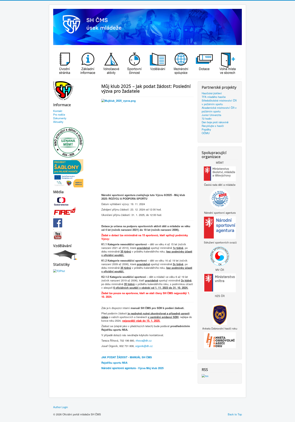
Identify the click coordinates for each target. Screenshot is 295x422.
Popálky (206, 129)
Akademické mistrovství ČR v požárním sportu (219, 109)
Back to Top (235, 414)
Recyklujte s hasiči (213, 126)
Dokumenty (59, 118)
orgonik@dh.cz (144, 346)
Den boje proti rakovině (215, 122)
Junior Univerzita (211, 115)
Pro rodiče (59, 114)
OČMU (206, 133)
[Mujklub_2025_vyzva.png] (147, 145)
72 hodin (207, 118)
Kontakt (57, 111)
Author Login (60, 407)
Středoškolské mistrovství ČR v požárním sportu (219, 102)
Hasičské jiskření (212, 93)
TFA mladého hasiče (214, 97)
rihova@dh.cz (144, 340)
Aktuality (58, 122)
